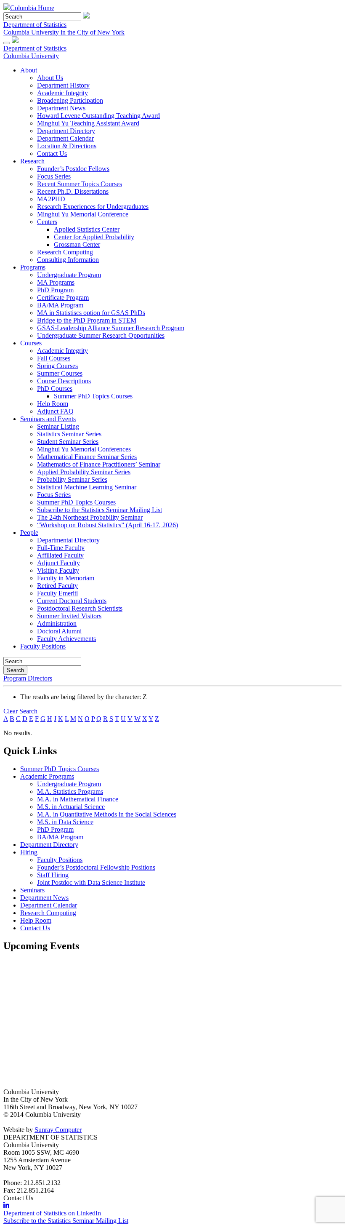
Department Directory (66, 130)
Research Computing (65, 252)
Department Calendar (65, 138)
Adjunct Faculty (58, 562)
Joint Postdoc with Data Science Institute (91, 882)
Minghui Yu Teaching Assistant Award (88, 123)
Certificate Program (63, 297)
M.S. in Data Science (65, 821)
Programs (32, 267)
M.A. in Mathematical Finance (77, 799)
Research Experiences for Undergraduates (93, 206)
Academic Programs (47, 776)
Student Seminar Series (67, 441)
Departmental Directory (68, 540)
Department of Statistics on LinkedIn (52, 1213)
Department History (63, 85)
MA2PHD (51, 199)
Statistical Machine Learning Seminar (86, 487)
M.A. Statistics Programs (70, 791)
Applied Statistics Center (86, 229)
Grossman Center (77, 244)
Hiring (28, 852)
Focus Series (54, 176)
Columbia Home (32, 7)
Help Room (52, 403)
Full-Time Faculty (61, 547)
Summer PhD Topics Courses (93, 396)
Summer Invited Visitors (69, 615)
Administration (57, 623)
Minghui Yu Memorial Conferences (84, 449)
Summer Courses (59, 373)
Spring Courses (57, 365)
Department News (61, 108)
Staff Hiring (53, 874)
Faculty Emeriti (57, 593)
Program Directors (27, 678)
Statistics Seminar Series (69, 434)
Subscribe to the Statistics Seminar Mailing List (99, 509)
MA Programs (55, 282)
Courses (31, 343)
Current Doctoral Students (71, 600)
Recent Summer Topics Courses (79, 183)
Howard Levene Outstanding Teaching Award (98, 115)
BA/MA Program (60, 305)
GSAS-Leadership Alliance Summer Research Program (110, 327)
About (28, 70)
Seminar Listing (58, 426)
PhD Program (55, 290)
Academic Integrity (62, 92)
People (29, 532)
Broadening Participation (70, 100)
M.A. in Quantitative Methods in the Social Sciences (106, 814)
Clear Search (20, 711)
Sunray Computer (58, 1129)
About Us (50, 77)
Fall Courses (53, 358)
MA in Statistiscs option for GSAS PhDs (91, 312)
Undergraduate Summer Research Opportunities (101, 335)
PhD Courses (54, 388)
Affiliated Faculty (60, 555)
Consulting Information (68, 259)
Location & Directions (66, 145)
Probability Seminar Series (72, 479)
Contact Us (52, 153)
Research (32, 161)
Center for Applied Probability (94, 236)
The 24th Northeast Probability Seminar (90, 517)
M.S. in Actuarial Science (71, 806)
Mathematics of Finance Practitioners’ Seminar (98, 464)
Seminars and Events (48, 418)
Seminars (32, 890)
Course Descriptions (64, 380)
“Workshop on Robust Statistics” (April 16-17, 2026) (107, 525)
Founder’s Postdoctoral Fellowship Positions (96, 867)
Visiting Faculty (58, 570)
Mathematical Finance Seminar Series (87, 456)
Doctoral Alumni (59, 631)
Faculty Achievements (66, 638)
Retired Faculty (57, 585)
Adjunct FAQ (55, 411)
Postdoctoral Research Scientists (79, 608)
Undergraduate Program (69, 274)
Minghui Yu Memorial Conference (82, 214)
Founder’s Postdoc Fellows (73, 168)
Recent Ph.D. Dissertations (73, 191)
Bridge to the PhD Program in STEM (86, 320)
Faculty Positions (43, 646)
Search (15, 670)
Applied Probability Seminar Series (83, 471)
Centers (47, 221)
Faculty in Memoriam (65, 578)
